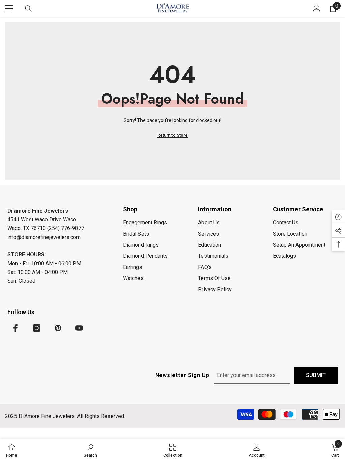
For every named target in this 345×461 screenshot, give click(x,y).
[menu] (9, 8)
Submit (316, 375)
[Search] (28, 9)
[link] (90, 450)
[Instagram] (37, 328)
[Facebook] (15, 328)
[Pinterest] (58, 328)
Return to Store (172, 135)
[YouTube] (79, 328)
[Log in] (316, 8)
